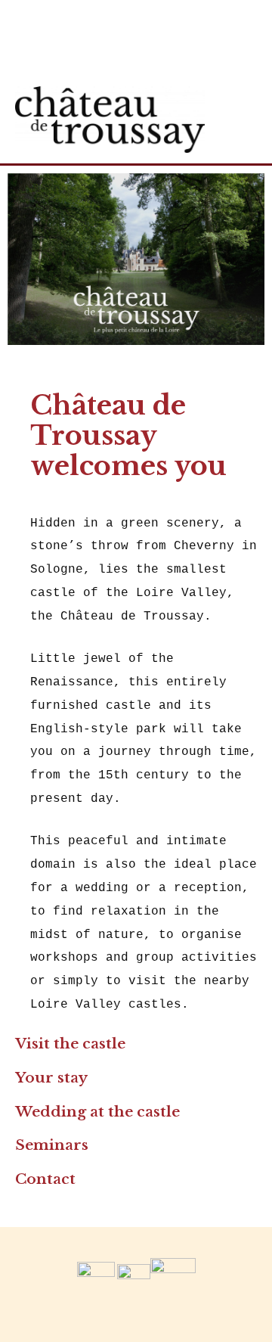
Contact (45, 1179)
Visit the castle (70, 1043)
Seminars (51, 1145)
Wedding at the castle (97, 1111)
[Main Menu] (241, 119)
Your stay (51, 1077)
